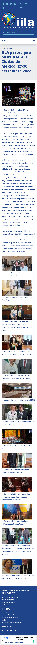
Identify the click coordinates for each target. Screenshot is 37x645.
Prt (21, 7)
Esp (25, 3)
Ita (21, 3)
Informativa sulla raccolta (13, 642)
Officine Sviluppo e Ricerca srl (11, 622)
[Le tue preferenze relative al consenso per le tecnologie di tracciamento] (33, 641)
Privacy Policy (6, 613)
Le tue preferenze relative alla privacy (21, 638)
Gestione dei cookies (8, 615)
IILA (18, 20)
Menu (4, 41)
